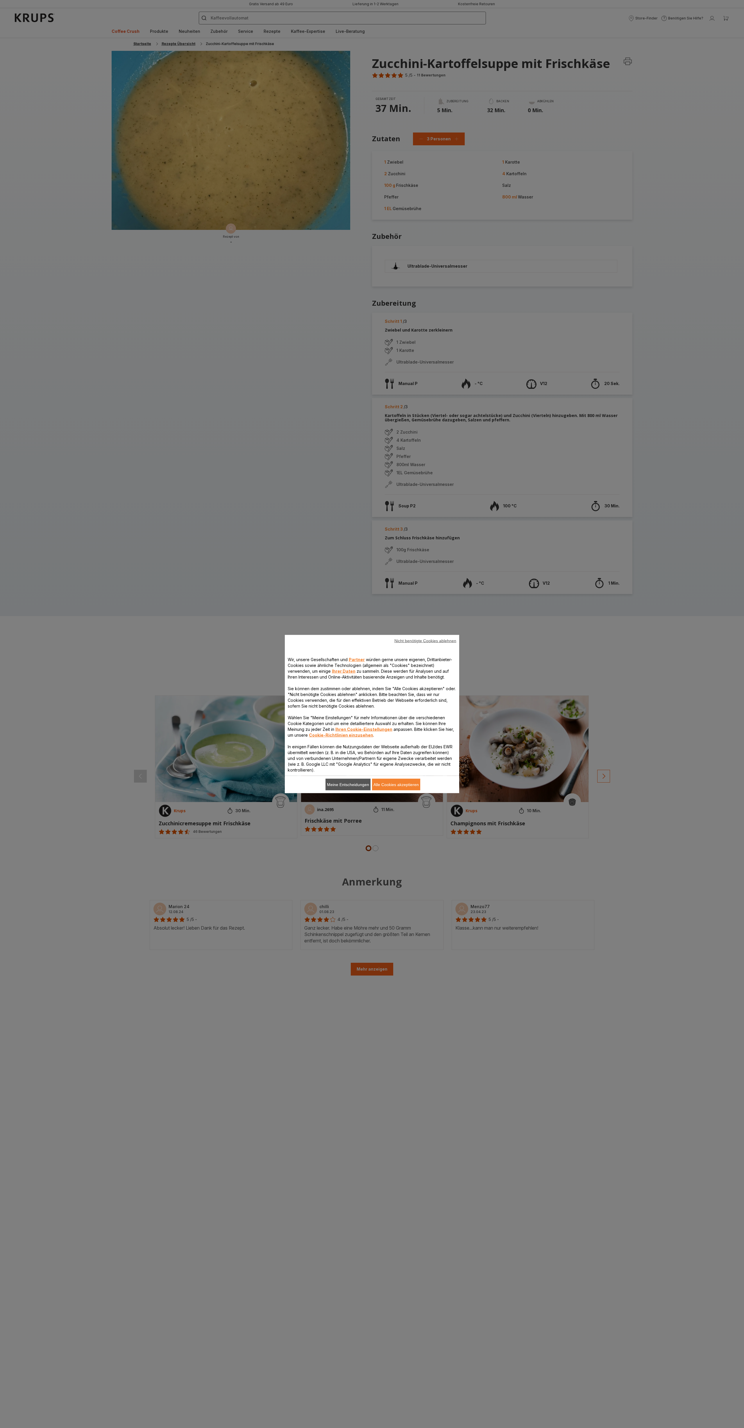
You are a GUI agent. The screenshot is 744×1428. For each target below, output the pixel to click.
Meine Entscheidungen (348, 784)
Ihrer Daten (343, 671)
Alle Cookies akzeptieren (396, 784)
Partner (357, 659)
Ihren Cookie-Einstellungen (363, 729)
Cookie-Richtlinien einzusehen (341, 735)
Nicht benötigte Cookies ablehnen (425, 640)
